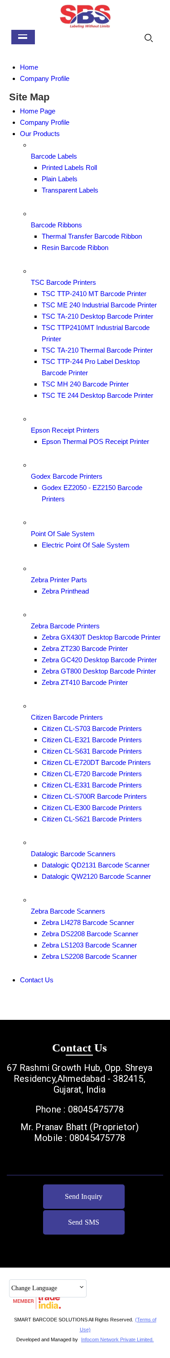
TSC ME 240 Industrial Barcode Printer (99, 305)
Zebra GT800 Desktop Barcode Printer (99, 671)
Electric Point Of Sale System (86, 545)
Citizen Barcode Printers (67, 717)
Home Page (37, 111)
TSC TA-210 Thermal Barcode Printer (97, 350)
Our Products (40, 133)
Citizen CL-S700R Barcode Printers (94, 796)
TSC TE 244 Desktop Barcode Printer (97, 395)
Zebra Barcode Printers (65, 626)
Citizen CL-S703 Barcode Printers (92, 728)
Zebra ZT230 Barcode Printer (85, 648)
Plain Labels (60, 179)
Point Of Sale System (63, 534)
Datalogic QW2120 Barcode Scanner (96, 876)
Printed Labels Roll (69, 167)
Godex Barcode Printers (66, 476)
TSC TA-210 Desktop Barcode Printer (97, 316)
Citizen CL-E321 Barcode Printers (92, 740)
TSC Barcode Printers (63, 282)
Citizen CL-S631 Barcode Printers (92, 751)
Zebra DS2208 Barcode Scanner (90, 934)
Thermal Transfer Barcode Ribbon (92, 236)
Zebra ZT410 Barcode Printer (85, 682)
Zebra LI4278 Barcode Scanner (88, 922)
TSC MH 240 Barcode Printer (85, 384)
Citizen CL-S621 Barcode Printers (92, 819)
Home (29, 67)
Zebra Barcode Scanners (68, 911)
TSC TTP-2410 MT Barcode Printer (94, 293)
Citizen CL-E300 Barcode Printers (92, 807)
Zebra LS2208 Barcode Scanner (89, 956)
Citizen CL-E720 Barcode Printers (92, 774)
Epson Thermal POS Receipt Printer (95, 441)
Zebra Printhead (65, 591)
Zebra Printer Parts (59, 580)
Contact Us (36, 980)
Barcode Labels (54, 156)
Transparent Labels (70, 190)
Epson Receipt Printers (65, 430)
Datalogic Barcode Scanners (73, 854)
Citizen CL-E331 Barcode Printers (92, 785)
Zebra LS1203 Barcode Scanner (89, 945)
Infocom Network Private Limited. (117, 1339)
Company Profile (44, 78)
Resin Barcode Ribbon (75, 247)
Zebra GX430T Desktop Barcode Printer (101, 637)
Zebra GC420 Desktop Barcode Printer (99, 660)
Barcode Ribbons (56, 225)
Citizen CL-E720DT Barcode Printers (96, 762)
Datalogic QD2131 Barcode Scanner (96, 865)
